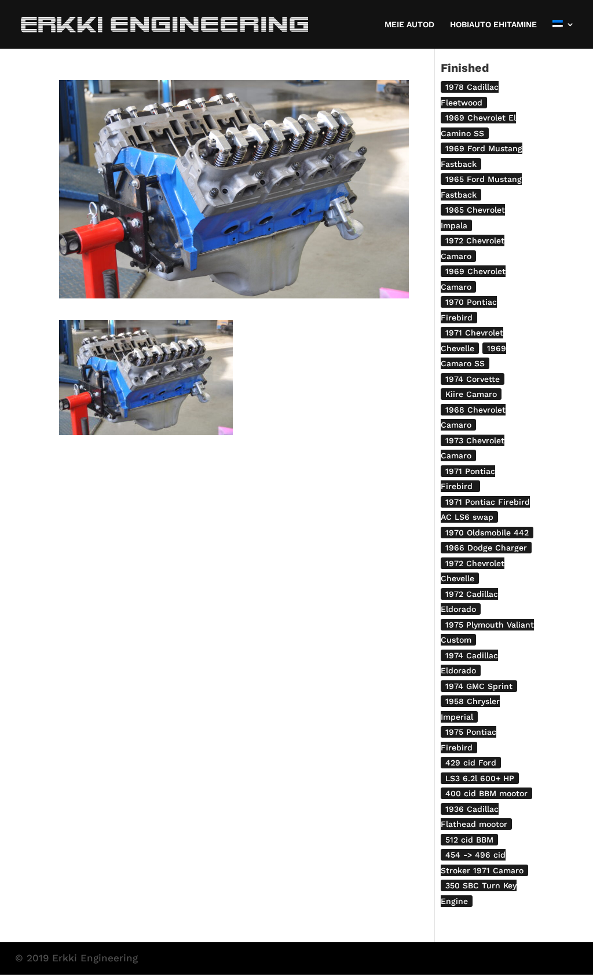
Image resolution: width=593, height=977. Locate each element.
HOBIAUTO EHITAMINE (493, 24)
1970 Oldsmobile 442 (487, 532)
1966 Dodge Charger (486, 547)
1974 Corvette (472, 379)
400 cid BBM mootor (486, 793)
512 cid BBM (469, 839)
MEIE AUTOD (409, 24)
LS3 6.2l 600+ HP (479, 778)
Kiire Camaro (471, 394)
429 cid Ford (470, 762)
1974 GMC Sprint (479, 686)
